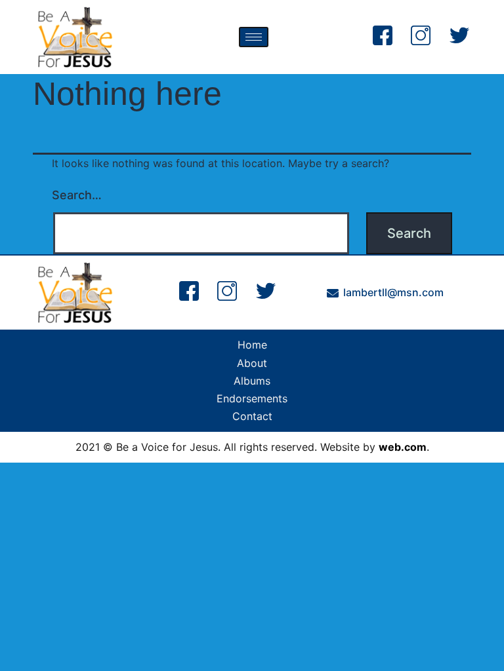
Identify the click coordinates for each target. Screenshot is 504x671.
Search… (77, 195)
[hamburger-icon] (253, 37)
